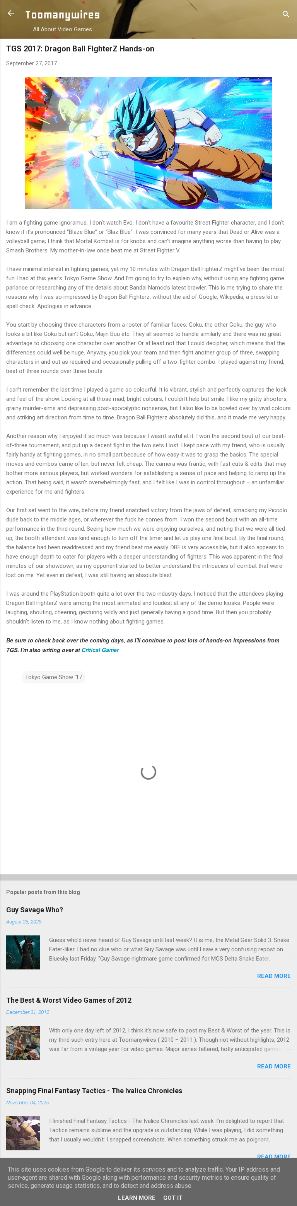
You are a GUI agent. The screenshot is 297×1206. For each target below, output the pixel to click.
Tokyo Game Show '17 (53, 677)
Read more (274, 976)
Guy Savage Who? (34, 910)
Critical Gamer (100, 650)
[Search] (286, 15)
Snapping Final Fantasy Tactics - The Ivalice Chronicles (94, 1091)
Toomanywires (62, 14)
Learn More (136, 1197)
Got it (173, 1197)
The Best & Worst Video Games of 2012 (68, 1000)
